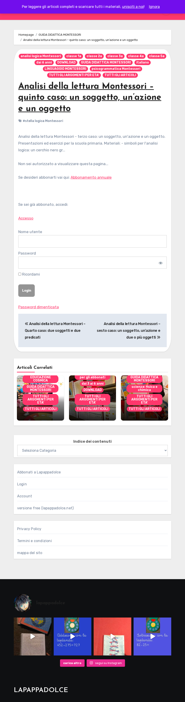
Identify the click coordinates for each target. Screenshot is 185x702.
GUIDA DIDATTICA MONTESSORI (106, 62)
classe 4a (136, 56)
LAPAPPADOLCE (41, 690)
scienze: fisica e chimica (144, 388)
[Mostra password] (160, 262)
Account (24, 496)
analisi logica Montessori (41, 56)
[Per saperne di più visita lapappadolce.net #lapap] (152, 636)
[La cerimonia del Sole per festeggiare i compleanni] (32, 636)
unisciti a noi (133, 7)
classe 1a (73, 56)
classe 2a (94, 56)
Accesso (25, 218)
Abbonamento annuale (91, 177)
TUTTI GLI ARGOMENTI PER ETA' (74, 75)
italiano (142, 62)
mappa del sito (29, 553)
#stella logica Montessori (43, 121)
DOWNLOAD (66, 62)
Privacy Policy (29, 529)
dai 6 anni (44, 62)
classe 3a (115, 56)
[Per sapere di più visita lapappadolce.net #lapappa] (72, 636)
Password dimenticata (38, 307)
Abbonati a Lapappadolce (39, 472)
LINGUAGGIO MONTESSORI (65, 69)
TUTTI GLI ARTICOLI (120, 75)
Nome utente (30, 231)
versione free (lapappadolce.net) (45, 508)
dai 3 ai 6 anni (93, 384)
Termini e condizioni (34, 541)
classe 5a (156, 56)
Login (22, 484)
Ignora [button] (154, 7)
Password (27, 253)
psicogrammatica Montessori (116, 69)
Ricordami (30, 274)
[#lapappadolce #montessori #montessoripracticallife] (112, 636)
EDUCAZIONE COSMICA (40, 378)
